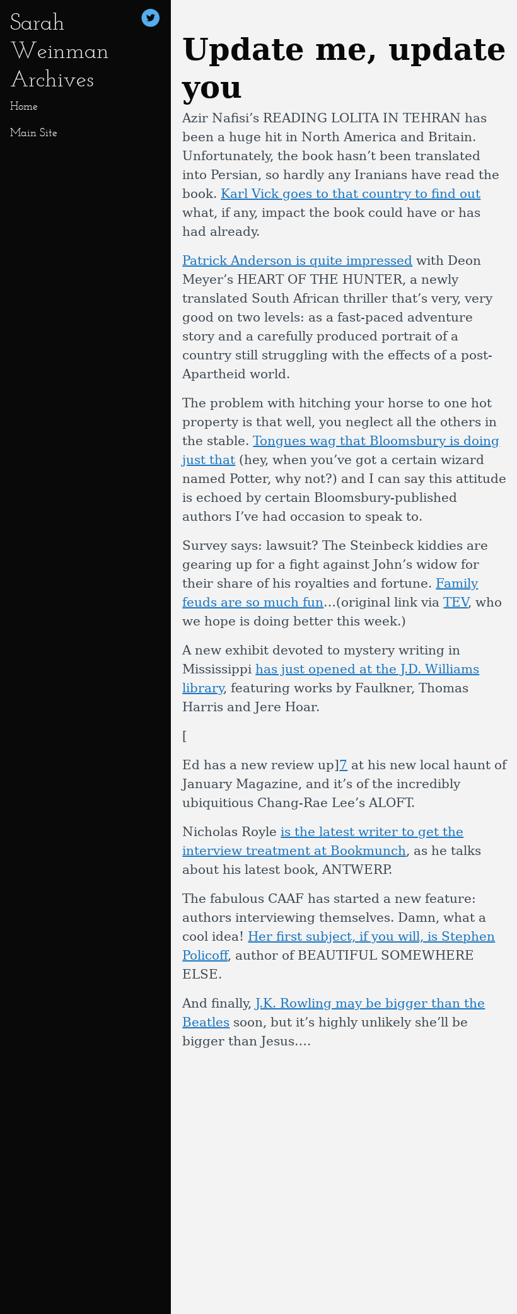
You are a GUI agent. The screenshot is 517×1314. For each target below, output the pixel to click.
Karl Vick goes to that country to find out (350, 193)
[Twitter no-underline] (151, 20)
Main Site (33, 132)
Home (24, 106)
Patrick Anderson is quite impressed (297, 260)
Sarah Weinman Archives (59, 50)
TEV (455, 602)
